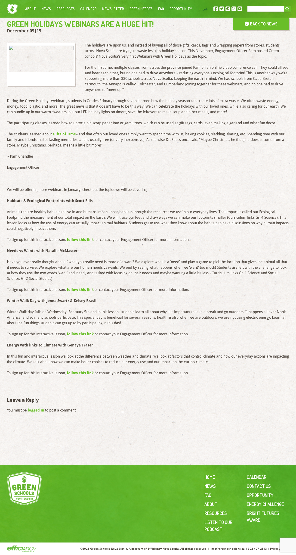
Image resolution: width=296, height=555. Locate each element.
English (203, 9)
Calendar (88, 9)
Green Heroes (141, 9)
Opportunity (181, 9)
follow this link (80, 239)
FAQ (161, 9)
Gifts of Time (64, 134)
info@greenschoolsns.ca (227, 548)
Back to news (263, 24)
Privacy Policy (279, 548)
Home (209, 477)
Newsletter (113, 9)
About (30, 9)
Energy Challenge (265, 504)
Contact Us (259, 486)
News (46, 9)
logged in (36, 410)
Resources (65, 9)
